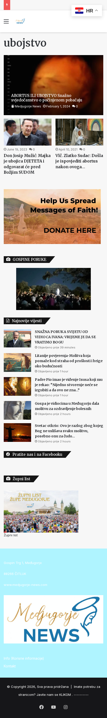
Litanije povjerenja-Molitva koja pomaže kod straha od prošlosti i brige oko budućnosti (69, 360)
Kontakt (10, 666)
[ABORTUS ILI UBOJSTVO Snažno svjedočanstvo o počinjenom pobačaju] (53, 85)
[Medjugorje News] (19, 21)
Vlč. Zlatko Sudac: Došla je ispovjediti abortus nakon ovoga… (79, 161)
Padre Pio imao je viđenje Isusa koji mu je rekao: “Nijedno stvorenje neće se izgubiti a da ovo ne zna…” (69, 384)
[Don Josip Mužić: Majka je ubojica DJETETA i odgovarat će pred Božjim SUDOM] (27, 132)
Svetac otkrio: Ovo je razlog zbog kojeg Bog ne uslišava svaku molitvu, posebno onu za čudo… (69, 430)
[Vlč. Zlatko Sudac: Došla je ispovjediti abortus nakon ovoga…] (79, 132)
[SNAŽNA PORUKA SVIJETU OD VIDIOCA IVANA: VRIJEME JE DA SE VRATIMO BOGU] (17, 338)
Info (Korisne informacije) (24, 658)
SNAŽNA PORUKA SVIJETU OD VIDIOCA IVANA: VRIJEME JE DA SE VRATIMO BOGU (65, 336)
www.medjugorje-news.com (25, 585)
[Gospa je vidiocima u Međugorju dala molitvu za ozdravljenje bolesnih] (17, 410)
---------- (81, 695)
